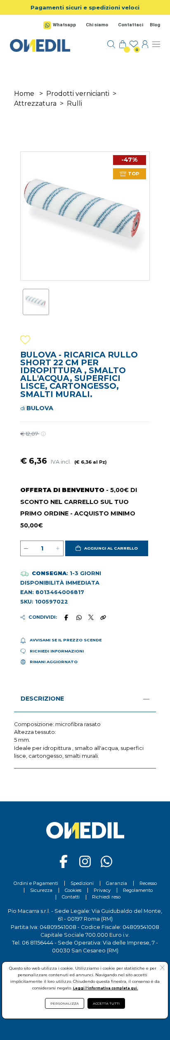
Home (24, 94)
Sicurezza (41, 890)
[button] (106, 548)
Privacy (102, 890)
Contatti (71, 897)
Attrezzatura (35, 103)
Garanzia (116, 883)
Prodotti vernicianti (77, 94)
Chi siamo (97, 25)
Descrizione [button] (42, 698)
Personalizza (64, 1003)
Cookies (73, 890)
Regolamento (138, 890)
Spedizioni (82, 883)
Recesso (148, 883)
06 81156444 (37, 943)
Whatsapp (64, 25)
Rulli (74, 103)
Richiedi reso (106, 897)
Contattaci (130, 25)
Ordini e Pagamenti (36, 883)
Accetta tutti (106, 1003)
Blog (155, 25)
